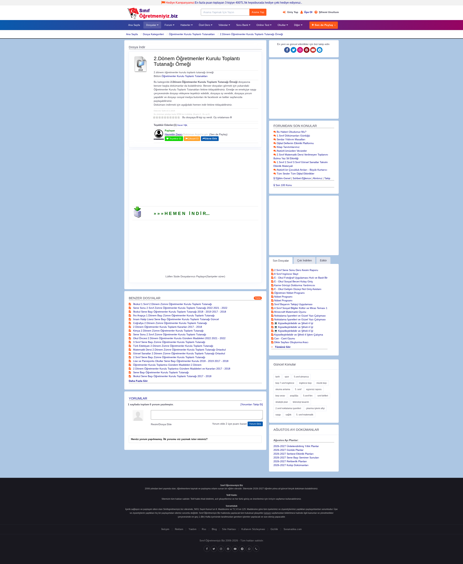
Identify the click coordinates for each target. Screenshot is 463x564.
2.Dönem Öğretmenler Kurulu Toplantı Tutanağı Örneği (251, 34)
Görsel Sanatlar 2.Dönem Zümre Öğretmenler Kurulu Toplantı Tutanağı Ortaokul (178, 353)
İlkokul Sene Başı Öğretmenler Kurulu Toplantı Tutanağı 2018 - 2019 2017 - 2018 (179, 311)
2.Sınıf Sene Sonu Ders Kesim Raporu (295, 270)
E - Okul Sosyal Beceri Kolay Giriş (293, 281)
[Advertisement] (195, 179)
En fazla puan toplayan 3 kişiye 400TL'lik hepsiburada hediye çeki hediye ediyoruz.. (234, 2)
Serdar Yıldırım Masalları (290, 139)
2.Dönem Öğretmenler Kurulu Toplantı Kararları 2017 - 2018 (167, 326)
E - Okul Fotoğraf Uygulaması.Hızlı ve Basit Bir (300, 277)
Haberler (185, 25)
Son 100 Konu (283, 185)
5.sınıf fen (308, 395)
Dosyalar (151, 25)
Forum (169, 25)
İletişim (165, 529)
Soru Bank (242, 25)
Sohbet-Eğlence (302, 178)
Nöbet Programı (282, 296)
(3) (159, 117)
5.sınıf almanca (301, 376)
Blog (214, 529)
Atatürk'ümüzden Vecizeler (291, 150)
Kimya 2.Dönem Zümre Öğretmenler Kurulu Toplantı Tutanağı (168, 330)
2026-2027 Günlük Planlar (288, 449)
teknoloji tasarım (301, 402)
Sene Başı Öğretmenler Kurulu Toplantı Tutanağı (160, 372)
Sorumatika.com (293, 529)
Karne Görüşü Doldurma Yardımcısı (294, 285)
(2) (157, 117)
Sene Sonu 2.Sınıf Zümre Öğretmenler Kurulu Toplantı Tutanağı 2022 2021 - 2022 (179, 307)
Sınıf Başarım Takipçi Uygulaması (293, 304)
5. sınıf (298, 389)
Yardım (192, 529)
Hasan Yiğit (182, 125)
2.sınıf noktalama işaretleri (288, 408)
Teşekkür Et (175, 138)
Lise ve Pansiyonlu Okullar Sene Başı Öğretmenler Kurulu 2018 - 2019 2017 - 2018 (180, 361)
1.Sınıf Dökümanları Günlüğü (293, 135)
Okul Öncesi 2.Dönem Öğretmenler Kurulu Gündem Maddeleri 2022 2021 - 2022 (179, 338)
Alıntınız (317, 178)
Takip (327, 178)
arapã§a (294, 395)
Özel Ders (205, 25)
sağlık (288, 414)
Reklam (179, 529)
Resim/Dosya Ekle (161, 424)
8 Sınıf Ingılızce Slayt (285, 273)
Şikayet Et (193, 138)
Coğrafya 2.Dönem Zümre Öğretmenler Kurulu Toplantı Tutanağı (169, 323)
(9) (176, 117)
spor (287, 376)
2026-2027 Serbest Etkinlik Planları (293, 453)
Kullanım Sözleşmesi (253, 529)
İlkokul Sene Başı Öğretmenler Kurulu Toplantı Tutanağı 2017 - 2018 (171, 376)
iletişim (271, 499)
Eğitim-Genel (282, 178)
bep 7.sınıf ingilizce (284, 383)
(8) (173, 117)
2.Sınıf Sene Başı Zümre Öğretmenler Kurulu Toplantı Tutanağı (168, 357)
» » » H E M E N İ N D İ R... (182, 213)
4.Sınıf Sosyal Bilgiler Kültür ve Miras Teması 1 (300, 308)
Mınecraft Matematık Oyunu (289, 311)
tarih (277, 376)
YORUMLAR (138, 398)
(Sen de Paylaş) (218, 134)
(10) (178, 117)
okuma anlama (282, 389)
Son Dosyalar (281, 260)
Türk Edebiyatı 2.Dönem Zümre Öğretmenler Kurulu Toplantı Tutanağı (172, 345)
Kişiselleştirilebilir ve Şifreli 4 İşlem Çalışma (298, 334)
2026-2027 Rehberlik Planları (290, 461)
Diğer (297, 25)
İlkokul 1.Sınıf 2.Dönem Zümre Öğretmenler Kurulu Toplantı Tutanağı (172, 304)
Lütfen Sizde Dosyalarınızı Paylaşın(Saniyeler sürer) (195, 276)
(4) (162, 117)
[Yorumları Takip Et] (252, 404)
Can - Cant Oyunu (284, 338)
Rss (204, 529)
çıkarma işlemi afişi (315, 408)
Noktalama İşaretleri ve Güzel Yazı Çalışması (299, 315)
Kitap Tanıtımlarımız (288, 147)
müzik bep (322, 383)
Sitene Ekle (211, 138)
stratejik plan (281, 402)
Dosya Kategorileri (153, 34)
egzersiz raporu (314, 389)
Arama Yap (258, 12)
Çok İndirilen (304, 260)
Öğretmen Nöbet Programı (289, 292)
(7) (170, 117)
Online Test (263, 25)
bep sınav (280, 395)
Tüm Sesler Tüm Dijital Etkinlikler (295, 173)
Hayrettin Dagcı (173, 134)
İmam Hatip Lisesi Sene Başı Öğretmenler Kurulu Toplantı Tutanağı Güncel (175, 319)
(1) (154, 117)
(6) (167, 117)
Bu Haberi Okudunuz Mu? (291, 131)
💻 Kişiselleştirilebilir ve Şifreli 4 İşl (293, 323)
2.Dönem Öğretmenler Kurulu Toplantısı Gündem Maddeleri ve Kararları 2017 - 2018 (181, 368)
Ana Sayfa (134, 25)
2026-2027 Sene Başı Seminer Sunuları (296, 457)
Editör (323, 260)
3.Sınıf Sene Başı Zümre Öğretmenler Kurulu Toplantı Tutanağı (168, 342)
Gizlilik (274, 529)
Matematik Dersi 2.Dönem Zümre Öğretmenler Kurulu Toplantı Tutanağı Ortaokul (179, 349)
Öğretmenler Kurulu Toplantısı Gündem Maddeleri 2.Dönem (166, 364)
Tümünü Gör (282, 346)
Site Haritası (229, 529)
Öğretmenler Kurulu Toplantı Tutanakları (192, 34)
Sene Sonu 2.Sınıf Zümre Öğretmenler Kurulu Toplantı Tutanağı (169, 334)
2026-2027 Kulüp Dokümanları (291, 465)
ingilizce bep (305, 383)
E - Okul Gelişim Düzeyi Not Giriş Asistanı (297, 289)
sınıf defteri (322, 395)
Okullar (282, 25)
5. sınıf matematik (304, 414)
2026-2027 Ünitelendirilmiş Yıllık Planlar (296, 446)
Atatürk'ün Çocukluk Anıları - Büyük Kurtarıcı (301, 169)
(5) (165, 117)
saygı (278, 414)
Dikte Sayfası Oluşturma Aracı (290, 342)
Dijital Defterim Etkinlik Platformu (295, 143)
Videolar (223, 25)
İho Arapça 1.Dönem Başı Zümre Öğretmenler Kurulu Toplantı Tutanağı (173, 315)
